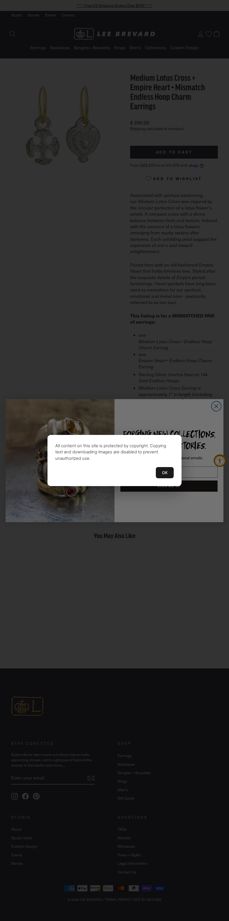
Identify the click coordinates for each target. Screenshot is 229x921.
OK (165, 472)
